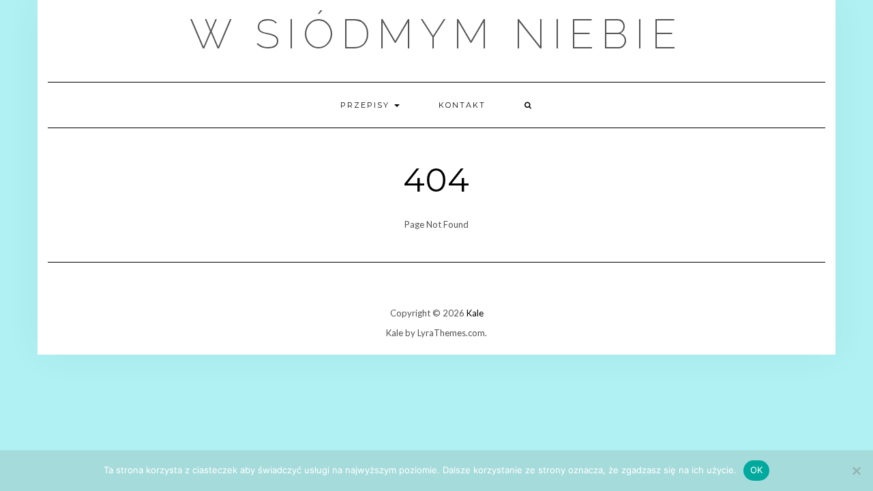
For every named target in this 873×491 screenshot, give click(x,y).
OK (756, 469)
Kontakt (462, 105)
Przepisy (366, 105)
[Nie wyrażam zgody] (856, 470)
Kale (475, 313)
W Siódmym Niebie (436, 34)
